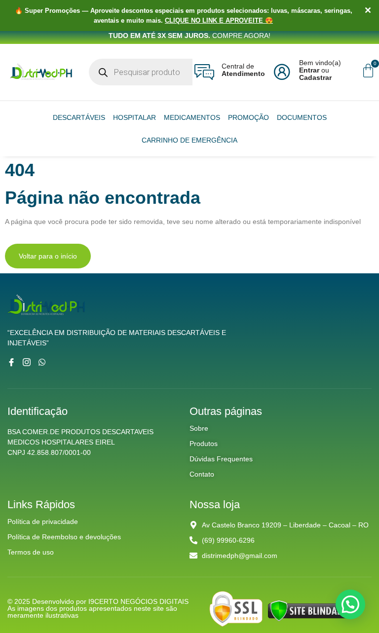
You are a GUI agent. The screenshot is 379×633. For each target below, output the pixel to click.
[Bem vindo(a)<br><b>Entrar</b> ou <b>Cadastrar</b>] (282, 72)
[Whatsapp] (42, 362)
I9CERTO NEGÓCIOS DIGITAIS (138, 601)
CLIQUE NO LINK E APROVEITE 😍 (219, 20)
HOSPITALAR (134, 117)
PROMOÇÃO (248, 117)
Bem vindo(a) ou (320, 70)
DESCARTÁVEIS (79, 117)
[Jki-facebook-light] (11, 362)
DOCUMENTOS (302, 117)
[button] (350, 604)
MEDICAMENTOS (192, 117)
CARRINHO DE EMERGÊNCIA (189, 140)
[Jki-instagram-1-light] (27, 362)
